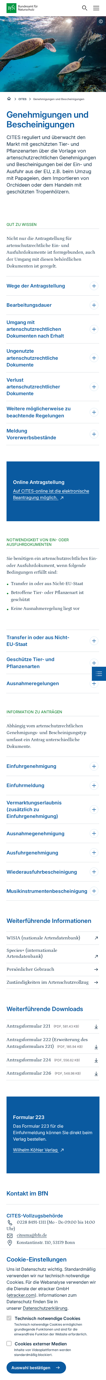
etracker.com (21, 1295)
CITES (22, 99)
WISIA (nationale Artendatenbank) (43, 938)
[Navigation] (94, 8)
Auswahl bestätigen (30, 1367)
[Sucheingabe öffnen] (83, 8)
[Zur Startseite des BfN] (43, 8)
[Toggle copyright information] (101, 21)
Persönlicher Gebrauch (30, 969)
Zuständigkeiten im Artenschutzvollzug (48, 982)
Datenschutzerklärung (45, 1308)
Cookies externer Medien (41, 1343)
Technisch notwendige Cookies (47, 1318)
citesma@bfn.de (32, 1235)
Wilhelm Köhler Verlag (36, 1150)
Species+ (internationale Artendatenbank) (32, 953)
